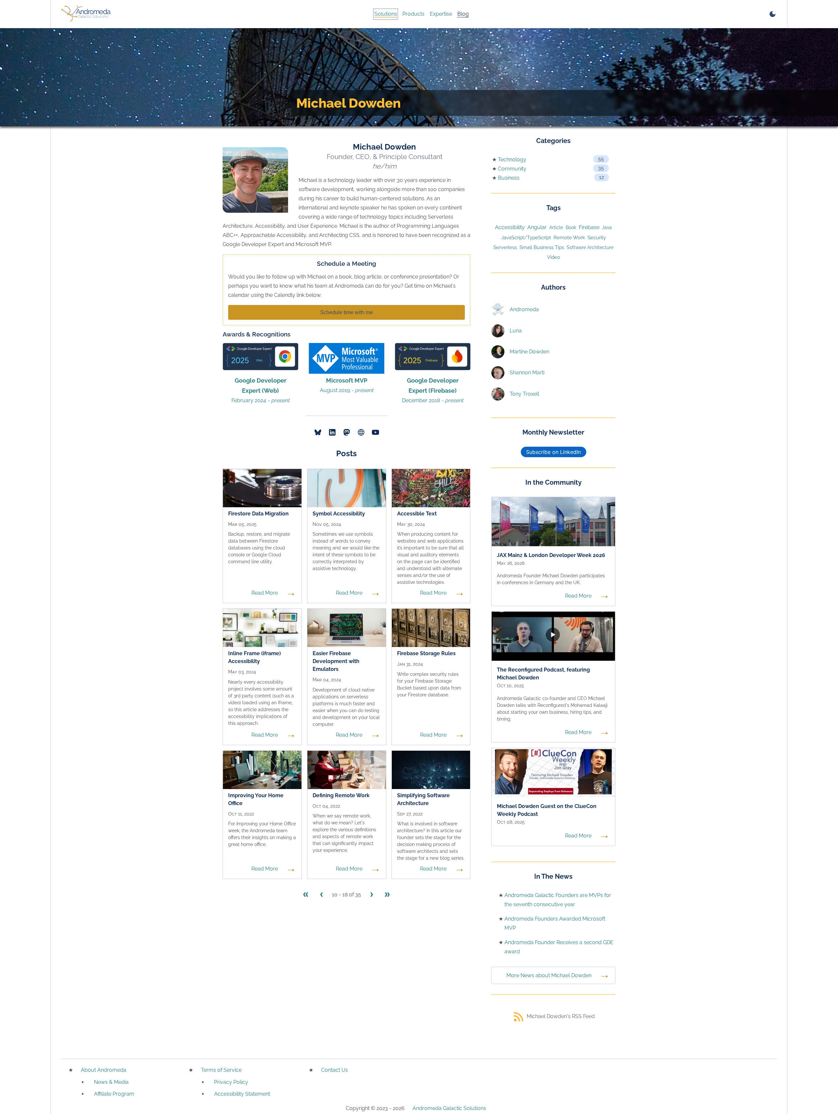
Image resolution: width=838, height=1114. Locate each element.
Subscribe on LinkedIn (553, 452)
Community (512, 169)
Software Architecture (590, 247)
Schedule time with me (346, 312)
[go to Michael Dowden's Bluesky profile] (318, 432)
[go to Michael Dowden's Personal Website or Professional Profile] (361, 432)
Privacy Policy (231, 1082)
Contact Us (334, 1070)
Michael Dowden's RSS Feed (561, 1016)
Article (556, 227)
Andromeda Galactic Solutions (449, 1108)
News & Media (111, 1082)
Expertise (441, 14)
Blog (463, 14)
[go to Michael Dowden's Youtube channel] (375, 432)
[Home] (85, 14)
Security (597, 237)
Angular (537, 227)
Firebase (589, 227)
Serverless (505, 247)
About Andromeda (103, 1070)
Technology (512, 159)
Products (413, 14)
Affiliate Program (114, 1094)
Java (607, 227)
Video (553, 257)
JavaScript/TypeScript (526, 237)
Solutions (385, 14)
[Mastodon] (347, 432)
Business (508, 178)
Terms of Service (221, 1070)
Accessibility (510, 227)
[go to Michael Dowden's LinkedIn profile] (332, 432)
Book (571, 227)
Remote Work (569, 237)
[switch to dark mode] (772, 14)
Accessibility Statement (242, 1094)
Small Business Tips (541, 247)
